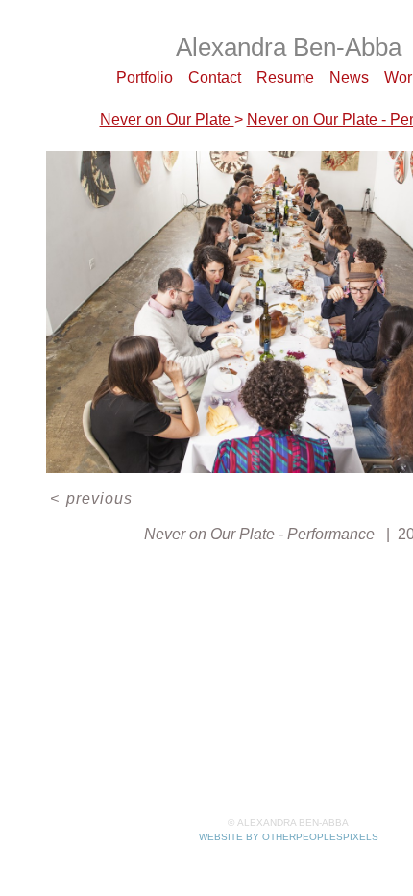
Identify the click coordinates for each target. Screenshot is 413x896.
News (349, 77)
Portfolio (144, 77)
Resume (285, 77)
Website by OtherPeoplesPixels (288, 837)
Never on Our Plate (167, 120)
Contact (214, 77)
